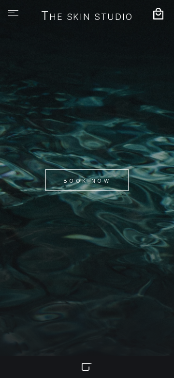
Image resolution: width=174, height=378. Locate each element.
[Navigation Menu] (13, 13)
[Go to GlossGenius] (87, 367)
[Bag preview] (158, 13)
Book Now (87, 180)
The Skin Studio (86, 16)
